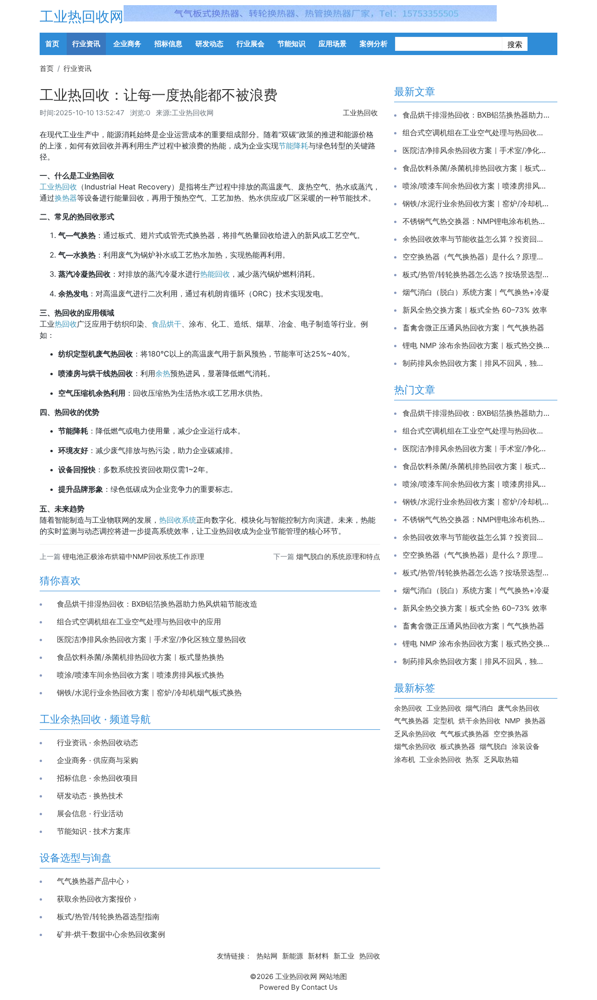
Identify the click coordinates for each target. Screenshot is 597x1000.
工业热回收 (360, 112)
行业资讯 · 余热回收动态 (97, 742)
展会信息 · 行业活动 (90, 813)
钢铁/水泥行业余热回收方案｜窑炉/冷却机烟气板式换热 (149, 692)
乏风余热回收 (415, 733)
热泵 (472, 759)
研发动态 (209, 43)
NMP (513, 720)
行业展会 (250, 43)
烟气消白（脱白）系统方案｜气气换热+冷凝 (476, 292)
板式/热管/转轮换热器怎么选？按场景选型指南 (476, 274)
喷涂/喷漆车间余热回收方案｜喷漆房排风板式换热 (140, 674)
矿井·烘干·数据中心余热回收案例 (111, 934)
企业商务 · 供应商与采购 (97, 760)
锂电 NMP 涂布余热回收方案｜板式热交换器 (476, 345)
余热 (162, 373)
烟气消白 (479, 708)
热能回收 (215, 274)
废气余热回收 (519, 708)
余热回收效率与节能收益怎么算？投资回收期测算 (476, 239)
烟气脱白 (493, 746)
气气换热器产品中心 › (93, 881)
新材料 (318, 955)
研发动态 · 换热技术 (90, 795)
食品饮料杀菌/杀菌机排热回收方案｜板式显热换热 (140, 657)
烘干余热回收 (479, 720)
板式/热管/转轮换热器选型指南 (108, 916)
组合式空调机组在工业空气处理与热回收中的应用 (139, 621)
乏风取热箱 (501, 759)
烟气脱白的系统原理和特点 (338, 556)
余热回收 (408, 708)
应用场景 (333, 43)
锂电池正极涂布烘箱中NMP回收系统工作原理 (133, 556)
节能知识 (291, 43)
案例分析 (374, 43)
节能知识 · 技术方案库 (94, 831)
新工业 (343, 955)
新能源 (292, 955)
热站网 (267, 955)
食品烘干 (166, 324)
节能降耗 (293, 145)
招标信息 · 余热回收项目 (97, 778)
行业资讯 (86, 43)
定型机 (443, 720)
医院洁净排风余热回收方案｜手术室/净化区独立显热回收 (151, 639)
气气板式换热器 (464, 733)
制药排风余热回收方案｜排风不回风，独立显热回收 (476, 363)
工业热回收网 (82, 16)
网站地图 (333, 976)
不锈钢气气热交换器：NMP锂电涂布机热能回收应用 (476, 221)
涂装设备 (526, 746)
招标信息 (168, 43)
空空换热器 (510, 733)
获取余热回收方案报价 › (97, 898)
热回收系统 (177, 519)
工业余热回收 (440, 759)
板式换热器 (457, 746)
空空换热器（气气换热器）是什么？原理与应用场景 (476, 256)
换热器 (66, 198)
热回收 (66, 324)
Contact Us (319, 987)
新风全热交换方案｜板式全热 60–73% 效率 (475, 310)
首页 (52, 43)
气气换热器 (411, 720)
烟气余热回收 (415, 746)
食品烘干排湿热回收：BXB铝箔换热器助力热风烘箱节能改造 (157, 604)
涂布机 (404, 759)
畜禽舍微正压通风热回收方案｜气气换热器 (473, 327)
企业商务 (127, 43)
